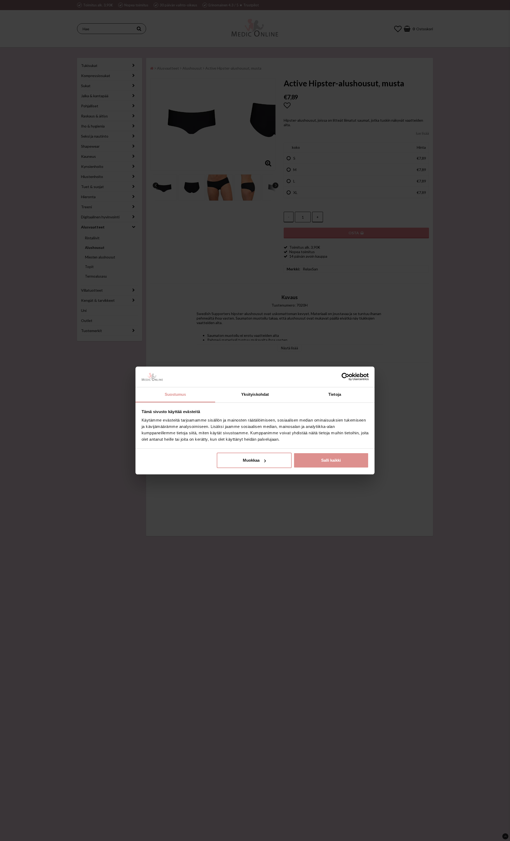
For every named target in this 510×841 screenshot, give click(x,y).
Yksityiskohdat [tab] (255, 394)
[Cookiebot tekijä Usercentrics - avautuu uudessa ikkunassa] (345, 377)
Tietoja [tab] (334, 394)
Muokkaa (251, 460)
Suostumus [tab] (175, 394)
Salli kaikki (331, 460)
